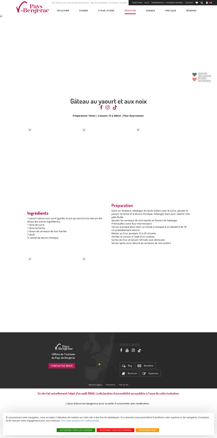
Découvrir (63, 10)
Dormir (83, 10)
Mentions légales (95, 385)
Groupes (189, 2)
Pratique (170, 10)
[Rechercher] (202, 2)
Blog (147, 2)
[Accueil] (33, 7)
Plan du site (123, 385)
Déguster (130, 10)
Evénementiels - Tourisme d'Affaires (167, 2)
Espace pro (153, 373)
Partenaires (110, 385)
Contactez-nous (62, 365)
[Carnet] (197, 2)
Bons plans (137, 2)
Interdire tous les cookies (115, 430)
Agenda (150, 10)
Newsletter (149, 365)
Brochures (132, 373)
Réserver (191, 10)
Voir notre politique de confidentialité (80, 420)
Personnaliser (147, 430)
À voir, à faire (106, 10)
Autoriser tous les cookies (76, 430)
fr (210, 2)
